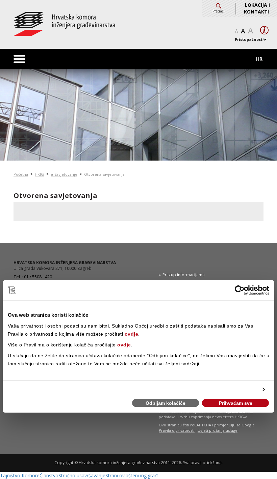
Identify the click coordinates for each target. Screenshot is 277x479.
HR (259, 59)
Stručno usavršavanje (81, 475)
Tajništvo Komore (20, 475)
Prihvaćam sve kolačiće (235, 403)
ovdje (131, 333)
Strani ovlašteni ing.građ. (132, 475)
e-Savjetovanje (64, 174)
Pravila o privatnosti (177, 430)
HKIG (39, 174)
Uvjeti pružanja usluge (217, 430)
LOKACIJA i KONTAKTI (257, 8)
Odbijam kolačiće (165, 403)
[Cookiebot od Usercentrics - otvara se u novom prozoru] (239, 290)
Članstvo (49, 475)
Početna (21, 174)
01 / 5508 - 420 (38, 277)
